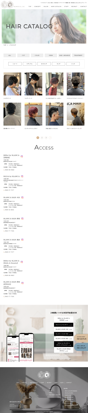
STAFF (66, 6)
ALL (9, 55)
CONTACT (83, 6)
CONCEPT (37, 6)
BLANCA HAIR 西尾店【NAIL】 (71, 405)
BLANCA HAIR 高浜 (69, 399)
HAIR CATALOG (56, 6)
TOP (29, 6)
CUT (23, 55)
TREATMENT (78, 55)
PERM (51, 55)
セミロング (44, 63)
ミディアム (29, 63)
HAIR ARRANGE (64, 55)
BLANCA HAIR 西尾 (69, 397)
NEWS (56, 382)
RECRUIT (74, 6)
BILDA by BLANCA (69, 393)
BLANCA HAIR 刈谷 (69, 395)
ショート (15, 63)
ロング (58, 63)
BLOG (61, 382)
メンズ (73, 63)
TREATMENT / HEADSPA (54, 394)
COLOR (37, 55)
